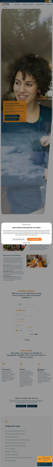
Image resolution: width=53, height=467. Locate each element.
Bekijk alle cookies (26, 242)
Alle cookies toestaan (34, 239)
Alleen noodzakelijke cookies (18, 239)
